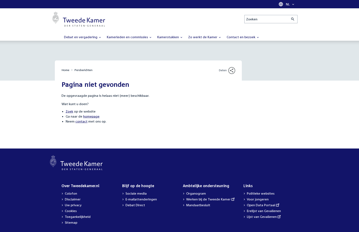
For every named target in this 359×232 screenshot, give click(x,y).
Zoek (69, 111)
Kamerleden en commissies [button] (128, 37)
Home (65, 70)
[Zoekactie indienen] (293, 19)
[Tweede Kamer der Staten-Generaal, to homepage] (78, 19)
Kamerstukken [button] (168, 37)
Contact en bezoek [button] (241, 37)
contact (81, 121)
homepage (91, 116)
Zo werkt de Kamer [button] (203, 37)
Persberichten (83, 70)
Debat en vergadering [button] (81, 37)
